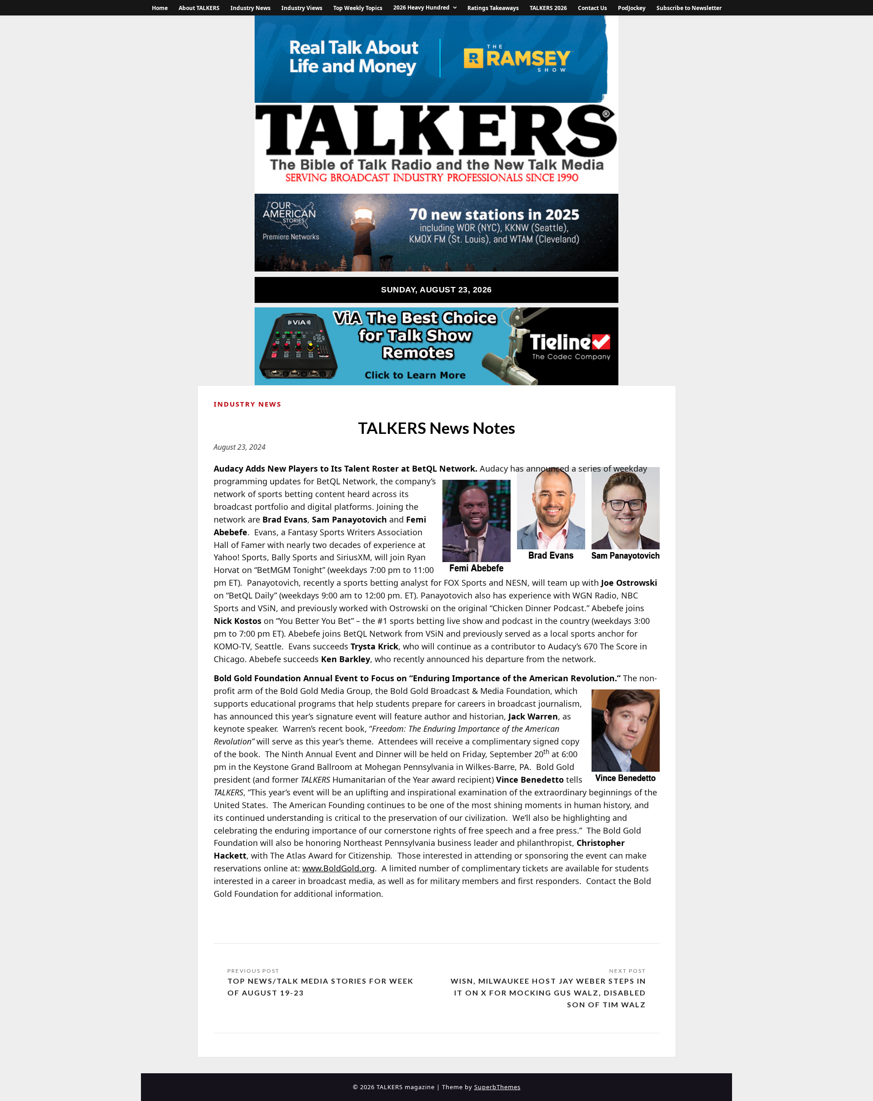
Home (160, 8)
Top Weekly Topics (357, 8)
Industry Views (301, 8)
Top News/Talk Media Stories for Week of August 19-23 (320, 986)
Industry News (251, 8)
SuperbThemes (497, 1087)
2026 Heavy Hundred (421, 7)
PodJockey (632, 8)
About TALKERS (199, 8)
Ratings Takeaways (493, 8)
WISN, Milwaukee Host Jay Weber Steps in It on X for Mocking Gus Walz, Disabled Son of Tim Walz (548, 992)
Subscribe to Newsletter (689, 8)
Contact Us (592, 8)
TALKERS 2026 (548, 8)
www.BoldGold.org (338, 868)
